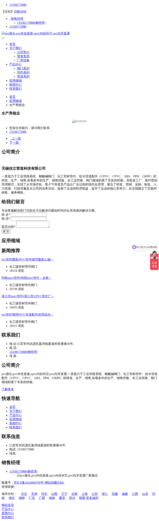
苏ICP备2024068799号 (29, 482)
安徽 (115, 493)
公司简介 (23, 52)
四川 (72, 498)
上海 (84, 493)
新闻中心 (15, 84)
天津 (34, 493)
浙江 (105, 493)
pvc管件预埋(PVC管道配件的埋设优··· (27, 314)
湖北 (12, 498)
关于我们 (15, 48)
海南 (52, 498)
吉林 (74, 493)
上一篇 (15, 138)
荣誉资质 (23, 56)
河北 (44, 493)
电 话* (6, 218)
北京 (24, 493)
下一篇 (15, 142)
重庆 (62, 498)
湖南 (22, 498)
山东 (145, 493)
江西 (135, 493)
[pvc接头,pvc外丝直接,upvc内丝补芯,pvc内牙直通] (36, 33)
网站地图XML (54, 482)
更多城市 (92, 498)
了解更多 (8, 389)
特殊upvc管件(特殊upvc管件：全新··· (27, 277)
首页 (12, 44)
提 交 (6, 231)
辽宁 (64, 493)
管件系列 (23, 72)
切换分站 (20, 11)
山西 (54, 493)
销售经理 (16, 18)
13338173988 (17, 4)
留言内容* (9, 226)
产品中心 (15, 64)
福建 (125, 493)
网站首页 (8, 505)
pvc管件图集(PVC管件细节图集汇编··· (27, 259)
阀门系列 (23, 68)
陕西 (82, 498)
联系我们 (15, 88)
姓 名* (6, 214)
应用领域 (15, 80)
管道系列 (23, 76)
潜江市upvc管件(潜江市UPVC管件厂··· (28, 296)
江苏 (95, 493)
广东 (32, 498)
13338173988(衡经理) (31, 22)
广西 (42, 498)
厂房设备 (23, 60)
